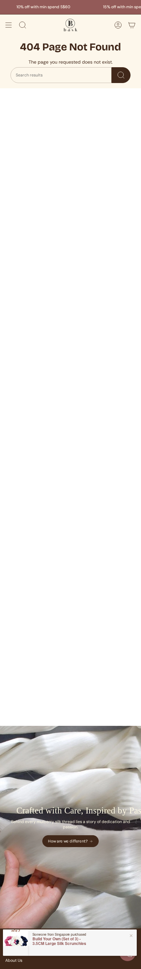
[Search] (121, 75)
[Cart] (132, 25)
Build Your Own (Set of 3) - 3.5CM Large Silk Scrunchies (59, 941)
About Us (13, 960)
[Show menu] (8, 25)
